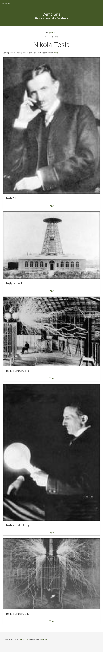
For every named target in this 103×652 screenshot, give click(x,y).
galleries (52, 32)
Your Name (23, 639)
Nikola (44, 639)
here (56, 53)
